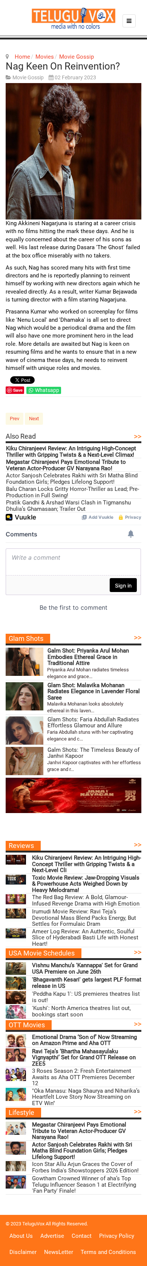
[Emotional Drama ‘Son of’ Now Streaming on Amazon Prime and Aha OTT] (16, 1040)
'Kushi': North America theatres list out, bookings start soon (81, 1011)
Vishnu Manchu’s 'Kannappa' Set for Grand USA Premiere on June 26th (85, 968)
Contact (82, 1236)
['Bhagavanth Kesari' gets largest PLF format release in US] (16, 983)
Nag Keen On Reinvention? (63, 66)
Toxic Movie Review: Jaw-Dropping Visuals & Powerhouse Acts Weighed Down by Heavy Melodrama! (85, 884)
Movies (44, 56)
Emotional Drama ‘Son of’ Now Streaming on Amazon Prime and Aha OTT (84, 1040)
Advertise (52, 1236)
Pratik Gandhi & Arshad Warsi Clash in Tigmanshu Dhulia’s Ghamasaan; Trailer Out (68, 506)
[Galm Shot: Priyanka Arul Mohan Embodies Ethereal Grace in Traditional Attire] (24, 662)
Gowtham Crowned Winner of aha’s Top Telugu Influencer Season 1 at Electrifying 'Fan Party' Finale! (84, 1184)
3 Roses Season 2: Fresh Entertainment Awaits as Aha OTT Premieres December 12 (83, 1077)
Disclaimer (23, 1252)
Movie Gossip (76, 56)
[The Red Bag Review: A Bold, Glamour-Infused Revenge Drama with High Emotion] (16, 900)
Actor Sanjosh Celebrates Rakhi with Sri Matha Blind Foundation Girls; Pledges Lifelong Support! (72, 478)
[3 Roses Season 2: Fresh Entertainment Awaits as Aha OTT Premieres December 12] (16, 1074)
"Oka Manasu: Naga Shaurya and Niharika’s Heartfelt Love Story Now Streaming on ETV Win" (86, 1097)
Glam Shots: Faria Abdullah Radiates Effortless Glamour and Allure (93, 722)
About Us (21, 1236)
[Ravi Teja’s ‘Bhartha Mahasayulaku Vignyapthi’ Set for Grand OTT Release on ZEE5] (16, 1055)
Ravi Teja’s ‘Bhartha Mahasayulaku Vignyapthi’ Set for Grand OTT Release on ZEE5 (84, 1057)
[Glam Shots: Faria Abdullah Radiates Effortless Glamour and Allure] (24, 730)
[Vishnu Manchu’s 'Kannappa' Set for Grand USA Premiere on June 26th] (16, 968)
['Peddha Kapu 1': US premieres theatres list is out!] (16, 997)
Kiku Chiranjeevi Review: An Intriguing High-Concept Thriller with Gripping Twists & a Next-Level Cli (86, 864)
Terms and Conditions (108, 1252)
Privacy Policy (116, 1236)
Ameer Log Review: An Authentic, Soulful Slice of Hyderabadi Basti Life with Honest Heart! (85, 937)
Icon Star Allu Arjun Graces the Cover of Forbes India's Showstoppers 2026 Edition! (85, 1167)
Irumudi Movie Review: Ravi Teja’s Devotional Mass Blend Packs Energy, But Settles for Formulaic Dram (84, 918)
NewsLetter (58, 1252)
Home (22, 56)
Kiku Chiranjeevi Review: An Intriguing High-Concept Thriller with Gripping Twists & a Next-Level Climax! (71, 451)
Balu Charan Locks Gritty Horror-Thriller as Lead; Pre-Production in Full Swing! (72, 492)
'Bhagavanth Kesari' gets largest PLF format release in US (86, 983)
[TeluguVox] (73, 18)
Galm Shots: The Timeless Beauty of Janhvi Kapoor (93, 753)
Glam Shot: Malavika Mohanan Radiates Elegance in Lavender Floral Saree (93, 691)
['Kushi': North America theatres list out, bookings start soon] (16, 1011)
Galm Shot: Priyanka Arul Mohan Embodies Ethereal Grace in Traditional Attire (88, 657)
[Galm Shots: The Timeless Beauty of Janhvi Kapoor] (24, 761)
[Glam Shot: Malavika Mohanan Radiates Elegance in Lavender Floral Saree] (24, 696)
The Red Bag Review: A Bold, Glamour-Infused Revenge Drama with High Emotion (85, 900)
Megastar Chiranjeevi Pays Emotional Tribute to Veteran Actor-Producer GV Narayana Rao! (66, 465)
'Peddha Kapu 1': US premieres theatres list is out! (86, 997)
